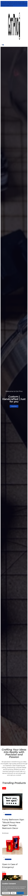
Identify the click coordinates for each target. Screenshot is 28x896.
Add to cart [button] (8, 814)
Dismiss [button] (11, 5)
